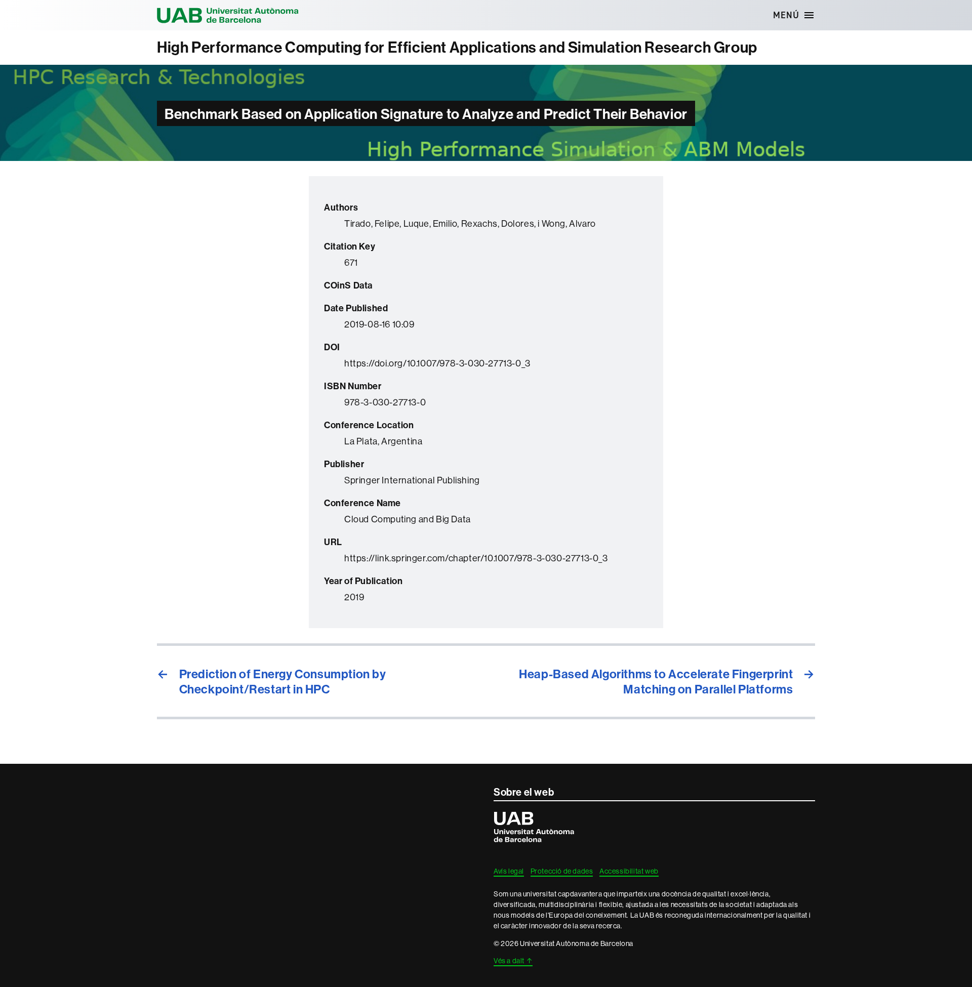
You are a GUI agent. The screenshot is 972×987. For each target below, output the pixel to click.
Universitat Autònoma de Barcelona (228, 15)
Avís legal (509, 871)
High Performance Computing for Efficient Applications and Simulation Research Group (457, 47)
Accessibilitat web (629, 871)
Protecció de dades (562, 871)
